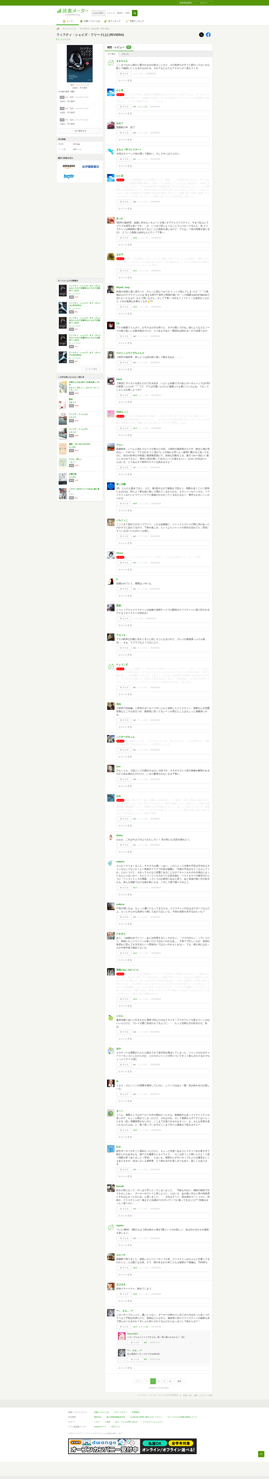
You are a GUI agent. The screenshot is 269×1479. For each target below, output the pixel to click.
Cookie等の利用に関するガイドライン (146, 1417)
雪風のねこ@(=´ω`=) (127, 969)
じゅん (119, 1015)
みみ (118, 796)
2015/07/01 (155, 1169)
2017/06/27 (156, 395)
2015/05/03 (156, 1294)
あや (118, 1048)
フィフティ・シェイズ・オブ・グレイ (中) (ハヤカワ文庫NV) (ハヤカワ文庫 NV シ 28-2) (85, 320)
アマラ (71, 494)
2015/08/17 (156, 953)
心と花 (119, 90)
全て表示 (111, 54)
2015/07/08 (156, 1130)
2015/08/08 (155, 1065)
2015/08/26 (156, 888)
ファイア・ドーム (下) (78, 429)
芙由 (118, 704)
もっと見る (92, 369)
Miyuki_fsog (123, 287)
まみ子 (119, 254)
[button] (134, 13)
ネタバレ (125, 54)
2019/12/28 (155, 159)
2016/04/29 (156, 504)
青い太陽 (121, 484)
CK (118, 323)
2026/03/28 (151, 74)
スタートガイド (120, 1412)
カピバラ (121, 1255)
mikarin (120, 861)
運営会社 (97, 1417)
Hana (119, 379)
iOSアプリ (115, 1427)
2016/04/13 (155, 563)
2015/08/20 (155, 917)
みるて (119, 123)
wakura (120, 904)
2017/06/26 (156, 428)
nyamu (120, 1225)
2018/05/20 (155, 336)
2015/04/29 (156, 1327)
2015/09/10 (155, 845)
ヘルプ (97, 1422)
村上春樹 (72, 447)
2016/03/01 (155, 648)
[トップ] (57, 29)
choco (119, 553)
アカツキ (121, 635)
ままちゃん (122, 60)
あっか (119, 218)
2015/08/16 (156, 999)
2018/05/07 (155, 362)
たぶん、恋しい (75, 459)
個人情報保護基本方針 (115, 1417)
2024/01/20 (155, 107)
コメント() (138, 74)
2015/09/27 (155, 819)
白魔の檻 (72, 474)
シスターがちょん (125, 736)
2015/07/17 (155, 1094)
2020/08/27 (155, 133)
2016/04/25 (155, 536)
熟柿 (71, 399)
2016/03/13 (151, 618)
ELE (118, 1146)
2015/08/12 (155, 1032)
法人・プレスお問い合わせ (126, 1422)
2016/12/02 (155, 467)
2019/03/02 (156, 238)
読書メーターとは (101, 1412)
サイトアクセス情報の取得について (182, 1417)
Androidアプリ (100, 1427)
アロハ (119, 444)
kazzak (120, 1186)
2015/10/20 (155, 779)
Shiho (119, 835)
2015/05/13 (156, 1268)
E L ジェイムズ (69, 29)
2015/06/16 (155, 1209)
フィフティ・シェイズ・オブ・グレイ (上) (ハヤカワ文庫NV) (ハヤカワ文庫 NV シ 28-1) (85, 288)
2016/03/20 (155, 589)
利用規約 (135, 1412)
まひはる (121, 1284)
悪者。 (119, 605)
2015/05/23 (155, 1238)
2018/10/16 (156, 307)
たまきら (121, 933)
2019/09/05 (155, 202)
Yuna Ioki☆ (132, 1334)
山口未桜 (72, 477)
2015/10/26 (155, 750)
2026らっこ (122, 411)
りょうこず (122, 664)
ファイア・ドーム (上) (78, 414)
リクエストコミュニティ (153, 1422)
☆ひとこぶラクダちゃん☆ (130, 352)
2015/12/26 (155, 720)
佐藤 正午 (72, 402)
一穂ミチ (72, 462)
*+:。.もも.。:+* (124, 1310)
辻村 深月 (72, 417)
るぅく (119, 1110)
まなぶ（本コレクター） (129, 149)
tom (118, 766)
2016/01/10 (155, 687)
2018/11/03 (156, 271)
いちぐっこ (122, 520)
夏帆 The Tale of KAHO (79, 444)
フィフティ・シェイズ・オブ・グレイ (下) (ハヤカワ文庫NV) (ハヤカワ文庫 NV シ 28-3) (85, 337)
